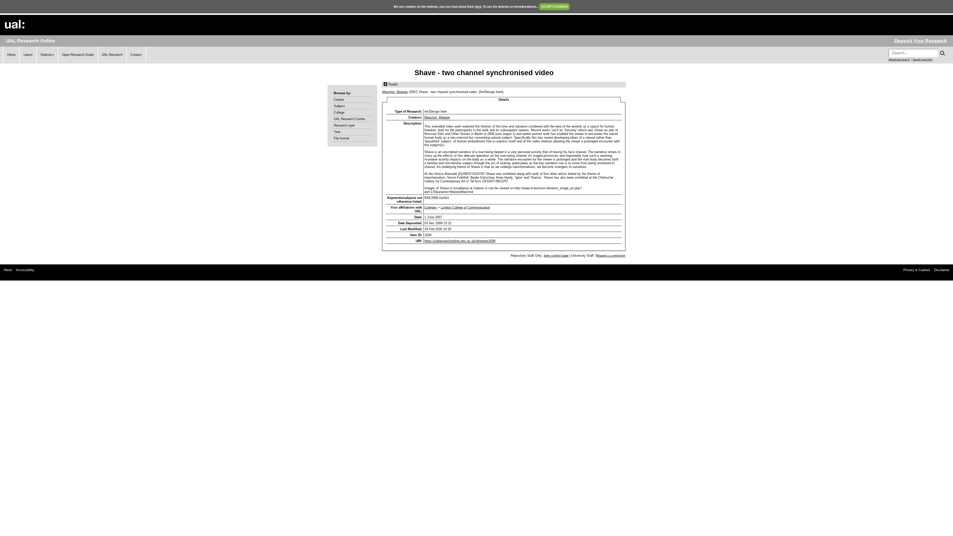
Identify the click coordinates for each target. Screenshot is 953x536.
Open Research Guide (78, 55)
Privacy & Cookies (916, 270)
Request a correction (610, 255)
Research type (344, 125)
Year (337, 132)
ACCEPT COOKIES (554, 6)
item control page (556, 255)
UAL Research (112, 55)
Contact (136, 55)
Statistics (47, 55)
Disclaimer (941, 270)
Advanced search (899, 59)
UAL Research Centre (349, 119)
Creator (339, 99)
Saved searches (922, 59)
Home (11, 55)
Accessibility (25, 270)
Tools (392, 84)
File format (341, 138)
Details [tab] (504, 99)
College (339, 112)
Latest (28, 55)
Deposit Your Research (920, 40)
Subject (339, 106)
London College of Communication (465, 207)
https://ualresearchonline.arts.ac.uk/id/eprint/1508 (459, 241)
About (8, 270)
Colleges (430, 207)
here (478, 6)
